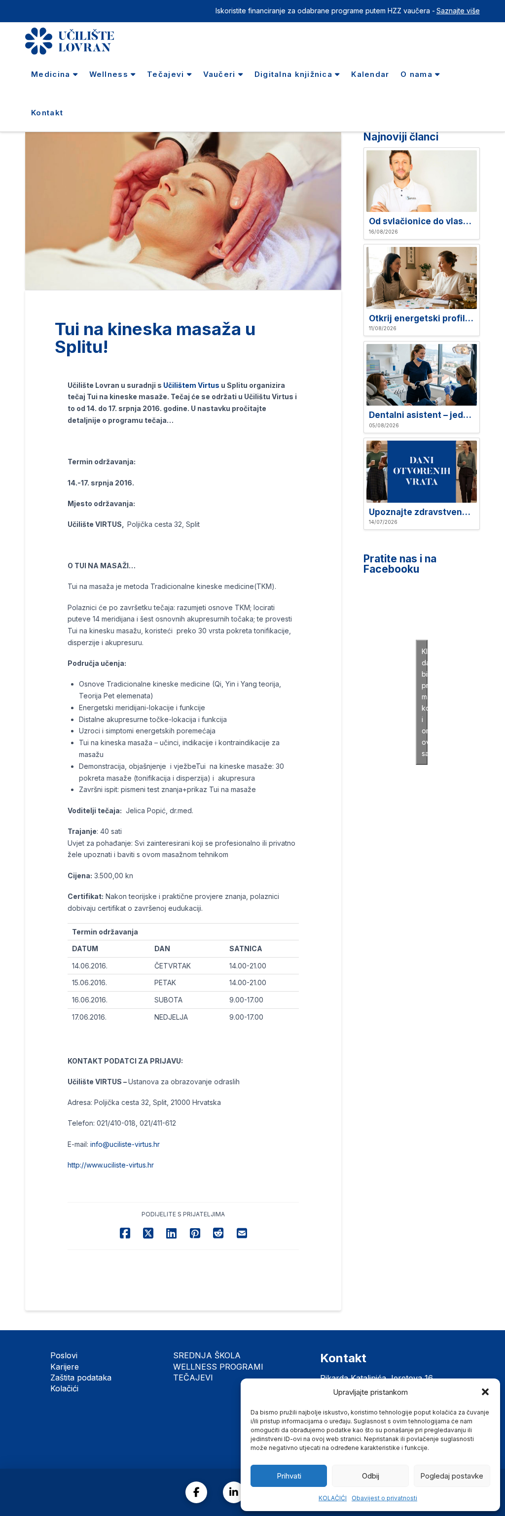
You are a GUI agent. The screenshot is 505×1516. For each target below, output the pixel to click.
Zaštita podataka (80, 1377)
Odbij (370, 1476)
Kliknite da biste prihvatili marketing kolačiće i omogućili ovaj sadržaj (425, 702)
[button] (485, 1392)
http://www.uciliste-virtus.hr (111, 1165)
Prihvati (289, 1476)
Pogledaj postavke (451, 1476)
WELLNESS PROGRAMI (218, 1367)
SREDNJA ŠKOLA (207, 1355)
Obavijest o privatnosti (384, 1498)
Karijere (64, 1367)
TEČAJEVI (193, 1377)
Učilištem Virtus (191, 385)
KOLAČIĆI (333, 1498)
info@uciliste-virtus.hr (125, 1144)
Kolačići (64, 1388)
